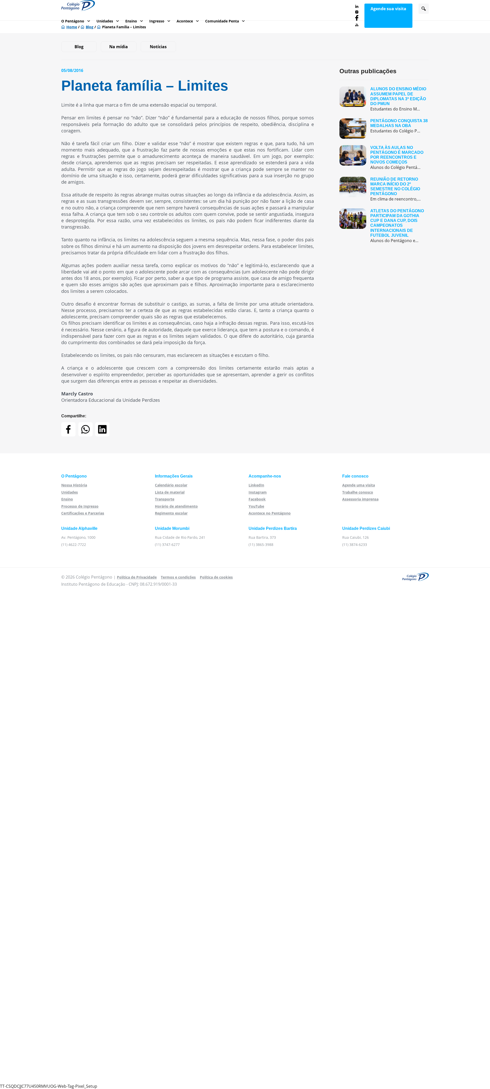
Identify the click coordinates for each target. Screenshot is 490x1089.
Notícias (158, 46)
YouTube (256, 506)
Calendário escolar (171, 485)
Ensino (131, 21)
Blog (79, 46)
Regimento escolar (171, 513)
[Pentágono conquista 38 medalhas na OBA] (384, 128)
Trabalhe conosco (357, 492)
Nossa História (74, 485)
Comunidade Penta (222, 21)
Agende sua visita (388, 8)
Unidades (104, 21)
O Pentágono (72, 21)
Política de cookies (216, 577)
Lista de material (170, 492)
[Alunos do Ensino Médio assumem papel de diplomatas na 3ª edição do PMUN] (384, 99)
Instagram (258, 492)
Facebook (257, 499)
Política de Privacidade (137, 577)
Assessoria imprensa (360, 499)
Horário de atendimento (176, 506)
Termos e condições (178, 577)
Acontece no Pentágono (270, 513)
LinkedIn (256, 485)
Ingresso (156, 21)
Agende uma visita (358, 485)
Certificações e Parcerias (82, 513)
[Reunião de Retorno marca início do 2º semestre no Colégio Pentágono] (384, 189)
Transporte (164, 499)
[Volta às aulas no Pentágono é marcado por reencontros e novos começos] (384, 157)
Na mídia (118, 46)
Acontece (185, 21)
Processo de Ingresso (80, 506)
